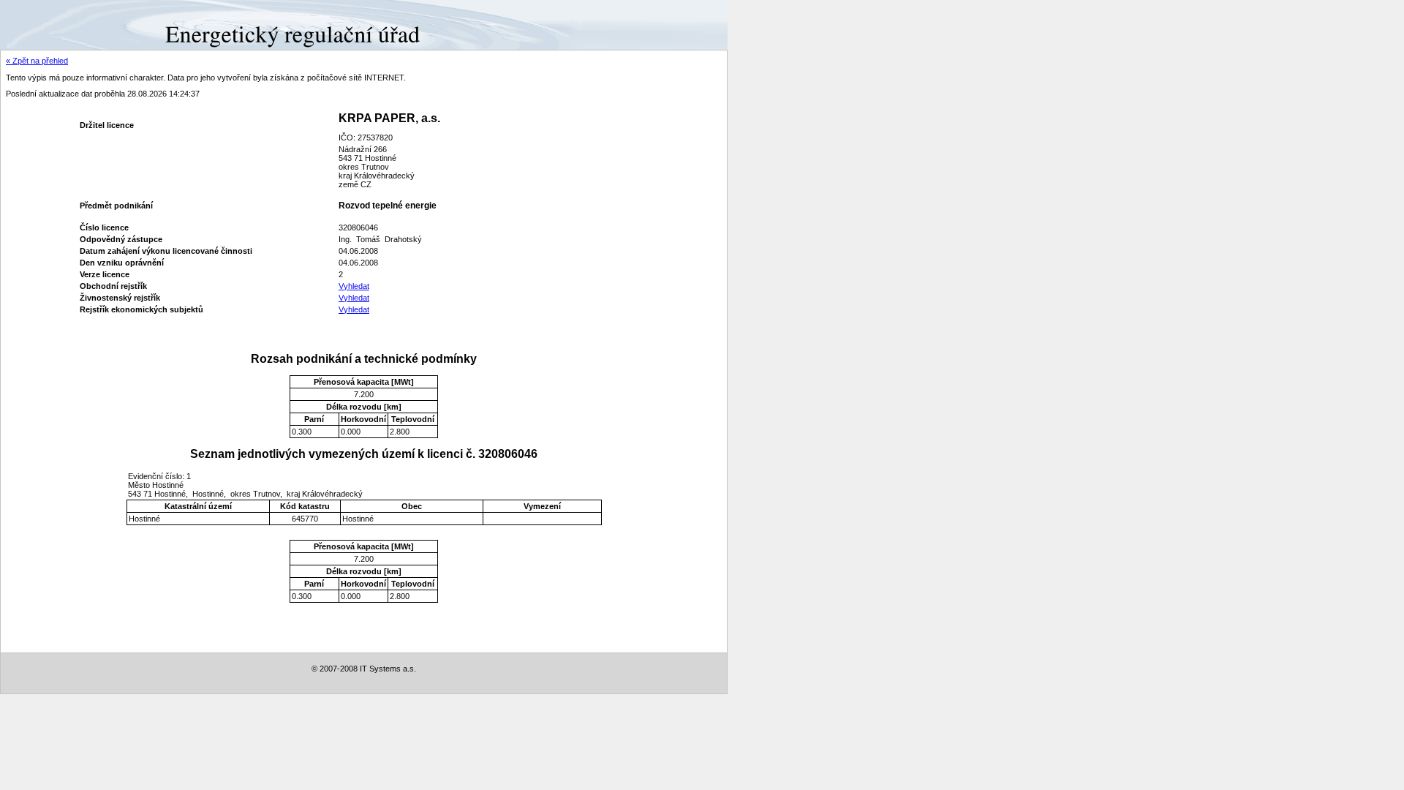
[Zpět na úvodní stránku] (53, 24)
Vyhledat (354, 286)
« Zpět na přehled (37, 60)
